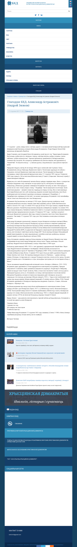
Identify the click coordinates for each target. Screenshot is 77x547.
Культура (9, 56)
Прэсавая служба (12, 80)
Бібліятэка (38, 61)
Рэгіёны (8, 76)
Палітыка (9, 43)
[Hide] (53, 546)
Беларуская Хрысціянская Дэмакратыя (40, 3)
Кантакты (38, 67)
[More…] (51, 546)
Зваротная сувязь (38, 85)
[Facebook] (38, 546)
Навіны (38, 26)
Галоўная (38, 20)
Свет (7, 39)
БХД (7, 35)
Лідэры (8, 71)
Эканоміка (9, 52)
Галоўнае (9, 30)
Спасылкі (38, 91)
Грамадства (10, 47)
